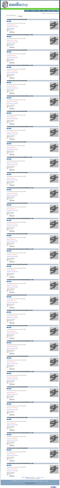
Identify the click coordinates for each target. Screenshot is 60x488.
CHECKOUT (53, 10)
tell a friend (16, 26)
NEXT (39, 477)
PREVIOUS (28, 477)
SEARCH (48, 10)
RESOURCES (14, 481)
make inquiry (9, 26)
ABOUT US (20, 481)
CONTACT (47, 481)
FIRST (24, 477)
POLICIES (42, 481)
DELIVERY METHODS (35, 481)
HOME (57, 10)
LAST (42, 477)
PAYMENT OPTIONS (26, 481)
